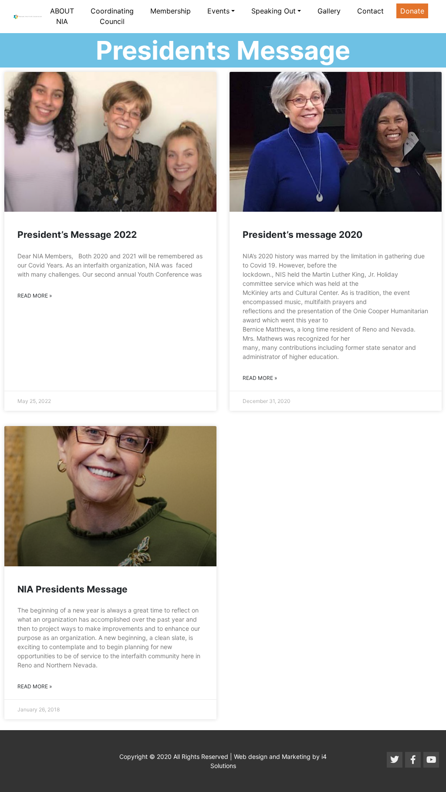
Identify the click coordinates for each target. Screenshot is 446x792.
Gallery (329, 11)
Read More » (34, 295)
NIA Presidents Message (72, 589)
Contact (370, 11)
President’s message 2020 (302, 234)
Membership (170, 11)
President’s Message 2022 (77, 234)
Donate (412, 11)
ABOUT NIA (62, 16)
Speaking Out (273, 11)
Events (218, 11)
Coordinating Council (112, 16)
